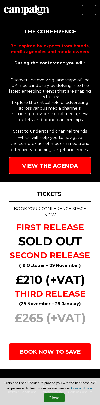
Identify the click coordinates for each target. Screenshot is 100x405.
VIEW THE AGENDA (50, 165)
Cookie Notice (81, 388)
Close (54, 398)
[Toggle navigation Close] (89, 10)
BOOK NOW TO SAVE (50, 351)
